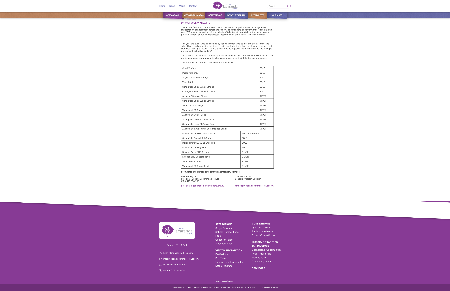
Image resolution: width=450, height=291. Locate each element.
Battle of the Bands (262, 231)
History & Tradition (236, 15)
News (172, 6)
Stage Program (223, 228)
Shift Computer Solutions (268, 287)
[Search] (288, 6)
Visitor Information (194, 15)
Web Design (231, 287)
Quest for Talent (224, 239)
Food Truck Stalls (261, 253)
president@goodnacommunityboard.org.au (202, 185)
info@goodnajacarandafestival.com (181, 259)
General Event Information (229, 262)
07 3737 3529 (178, 270)
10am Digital (244, 287)
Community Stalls (261, 261)
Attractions (172, 15)
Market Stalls (259, 257)
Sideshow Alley (223, 243)
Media (182, 6)
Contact (193, 6)
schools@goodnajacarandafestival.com (254, 185)
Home (162, 6)
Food (218, 235)
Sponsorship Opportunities (266, 249)
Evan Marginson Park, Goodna (178, 253)
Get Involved (257, 15)
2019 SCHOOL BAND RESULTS (195, 23)
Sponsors (277, 15)
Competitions (215, 15)
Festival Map (222, 254)
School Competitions (226, 232)
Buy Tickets (221, 258)
